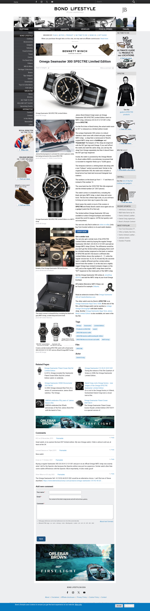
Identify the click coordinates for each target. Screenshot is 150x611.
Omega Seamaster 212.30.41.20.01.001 (99, 368)
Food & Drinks (28, 51)
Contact (30, 115)
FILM (55, 35)
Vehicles (29, 48)
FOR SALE (29, 88)
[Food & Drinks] (105, 31)
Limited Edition (99, 325)
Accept (119, 606)
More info (78, 605)
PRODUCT (69, 35)
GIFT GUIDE (102, 35)
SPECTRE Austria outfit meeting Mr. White (90, 336)
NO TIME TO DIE (27, 100)
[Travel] (126, 31)
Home (16, 2)
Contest (30, 112)
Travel (30, 54)
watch (95, 329)
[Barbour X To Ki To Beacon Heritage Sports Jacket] (126, 203)
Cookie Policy (94, 597)
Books (30, 72)
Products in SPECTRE (83, 329)
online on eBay (104, 225)
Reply (112, 437)
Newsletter (29, 122)
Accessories (28, 42)
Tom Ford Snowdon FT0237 (128, 229)
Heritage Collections (25, 69)
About (47, 597)
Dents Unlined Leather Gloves (129, 216)
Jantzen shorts (124, 238)
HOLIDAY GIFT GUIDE (25, 103)
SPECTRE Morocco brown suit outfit (88, 339)
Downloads (29, 82)
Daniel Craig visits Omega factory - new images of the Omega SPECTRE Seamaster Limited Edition (99, 385)
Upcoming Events (26, 106)
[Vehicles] (85, 31)
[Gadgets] (65, 31)
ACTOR (61, 35)
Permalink (59, 438)
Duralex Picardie (125, 241)
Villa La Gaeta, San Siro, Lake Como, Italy (133, 232)
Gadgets (30, 45)
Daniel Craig (81, 357)
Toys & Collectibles (26, 85)
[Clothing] (24, 31)
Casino (30, 57)
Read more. (104, 39)
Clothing (30, 39)
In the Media (28, 119)
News (30, 94)
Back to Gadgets (41, 68)
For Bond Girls (28, 60)
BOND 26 (92, 35)
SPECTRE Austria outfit (84, 332)
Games (30, 79)
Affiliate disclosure (68, 597)
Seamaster (87, 325)
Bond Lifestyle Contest (127, 222)
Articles (30, 97)
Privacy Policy (82, 597)
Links (31, 125)
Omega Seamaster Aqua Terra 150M (88, 304)
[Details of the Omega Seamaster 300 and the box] (55, 266)
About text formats (106, 521)
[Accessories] (44, 31)
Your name (40, 492)
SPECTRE (79, 348)
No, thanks (129, 606)
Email (39, 497)
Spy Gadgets (28, 76)
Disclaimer (55, 597)
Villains (30, 63)
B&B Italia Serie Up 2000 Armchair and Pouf (134, 213)
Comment (40, 503)
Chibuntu (96, 286)
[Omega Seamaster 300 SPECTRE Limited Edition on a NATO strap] (55, 217)
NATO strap (105, 339)
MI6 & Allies (28, 66)
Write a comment (105, 68)
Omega (79, 325)
